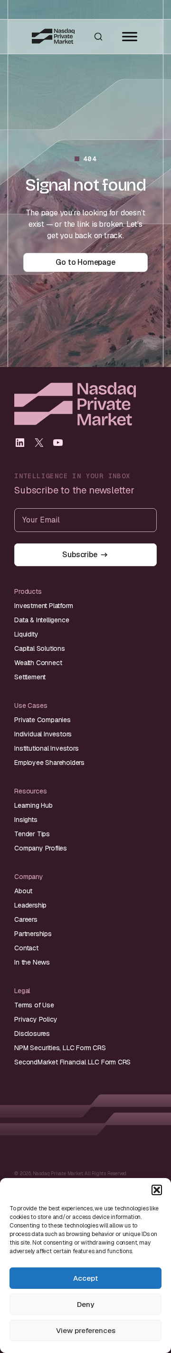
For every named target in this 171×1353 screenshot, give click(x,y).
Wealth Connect (38, 662)
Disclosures (32, 1033)
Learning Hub (33, 805)
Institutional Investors (46, 748)
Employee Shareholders (49, 762)
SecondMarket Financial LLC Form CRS (72, 1062)
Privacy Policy (35, 1019)
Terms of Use (34, 1005)
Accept (85, 1278)
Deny (85, 1304)
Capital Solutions (39, 648)
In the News (32, 962)
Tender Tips (32, 834)
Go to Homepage (85, 262)
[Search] (98, 36)
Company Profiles (40, 848)
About (23, 891)
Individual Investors (43, 734)
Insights (25, 819)
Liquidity (26, 634)
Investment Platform (43, 605)
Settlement (30, 677)
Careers (26, 919)
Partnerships (33, 933)
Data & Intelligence (41, 620)
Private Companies (42, 719)
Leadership (30, 905)
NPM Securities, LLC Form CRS (59, 1048)
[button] (157, 1190)
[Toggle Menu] (129, 36)
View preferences (85, 1330)
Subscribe (79, 555)
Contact (26, 948)
